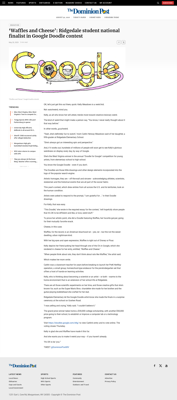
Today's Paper (79, 17)
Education (14, 25)
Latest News (15, 374)
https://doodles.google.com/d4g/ (63, 323)
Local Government (16, 388)
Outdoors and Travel (81, 385)
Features (21, 3)
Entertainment (78, 381)
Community (77, 378)
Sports (32, 3)
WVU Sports (45, 381)
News (10, 3)
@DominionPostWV (60, 347)
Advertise (108, 378)
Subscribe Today (111, 17)
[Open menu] (3, 3)
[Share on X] (123, 42)
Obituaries (44, 3)
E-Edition (58, 3)
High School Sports (48, 378)
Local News (13, 378)
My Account (106, 3)
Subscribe (168, 3)
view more (23, 166)
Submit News (95, 17)
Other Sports (46, 385)
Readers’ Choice (74, 3)
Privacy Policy (110, 381)
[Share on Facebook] (119, 42)
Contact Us (91, 3)
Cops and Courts (15, 385)
